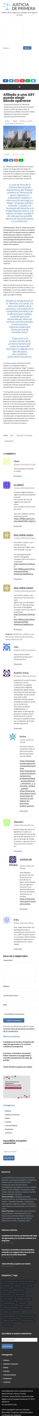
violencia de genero (11, 1307)
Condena (27, 1307)
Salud (7, 154)
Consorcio (7, 1325)
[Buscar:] (13, 48)
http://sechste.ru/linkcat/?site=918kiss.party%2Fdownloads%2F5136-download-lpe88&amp (24, 569)
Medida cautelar (23, 1299)
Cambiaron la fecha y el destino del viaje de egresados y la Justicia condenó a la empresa (18, 1044)
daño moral (20, 1294)
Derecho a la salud (24, 435)
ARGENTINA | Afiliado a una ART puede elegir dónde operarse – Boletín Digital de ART (19, 636)
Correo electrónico (11, 995)
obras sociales (9, 1316)
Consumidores (11, 1125)
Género (8, 1111)
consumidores (9, 1303)
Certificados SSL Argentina (11, 1415)
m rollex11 (19, 484)
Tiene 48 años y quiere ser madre (17, 1067)
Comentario (8, 960)
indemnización (18, 1290)
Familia (8, 1122)
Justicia (8, 1133)
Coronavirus (8, 1299)
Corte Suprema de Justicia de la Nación (19, 1281)
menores (22, 1303)
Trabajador (8, 441)
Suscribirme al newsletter (14, 1014)
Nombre (6, 986)
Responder (18, 476)
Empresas (9, 1129)
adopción (18, 1286)
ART (11, 435)
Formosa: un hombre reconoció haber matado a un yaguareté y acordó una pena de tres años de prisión (17, 1056)
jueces (5, 1290)
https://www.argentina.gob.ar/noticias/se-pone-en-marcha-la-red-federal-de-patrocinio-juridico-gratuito (28, 798)
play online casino (23, 534)
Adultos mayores (12, 1115)
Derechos (7, 1294)
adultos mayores (10, 1320)
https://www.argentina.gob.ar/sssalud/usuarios (28, 901)
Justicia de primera (26, 1412)
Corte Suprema (27, 1320)
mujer (5, 1312)
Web (5, 1005)
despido (6, 1286)
